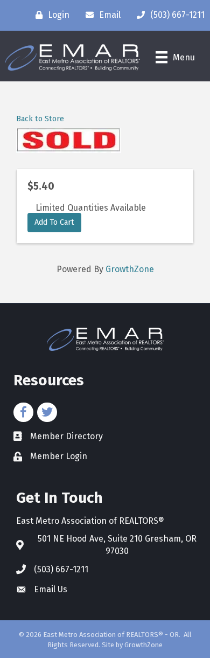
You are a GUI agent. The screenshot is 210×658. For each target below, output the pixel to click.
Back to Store (40, 118)
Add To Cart (54, 222)
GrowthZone (130, 269)
